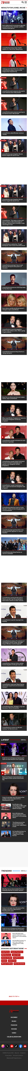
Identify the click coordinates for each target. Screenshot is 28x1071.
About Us (17, 1053)
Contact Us (22, 1053)
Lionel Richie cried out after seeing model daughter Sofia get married (12, 664)
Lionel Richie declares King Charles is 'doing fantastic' (13, 352)
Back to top (13, 996)
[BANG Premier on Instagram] (3, 1046)
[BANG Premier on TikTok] (16, 1046)
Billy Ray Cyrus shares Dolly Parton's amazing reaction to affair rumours (13, 889)
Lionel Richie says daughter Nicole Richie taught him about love (12, 154)
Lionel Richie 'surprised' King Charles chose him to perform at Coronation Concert (13, 686)
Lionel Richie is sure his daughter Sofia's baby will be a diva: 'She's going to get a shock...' (13, 331)
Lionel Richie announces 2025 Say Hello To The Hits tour (14, 288)
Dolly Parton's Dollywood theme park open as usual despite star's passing (13, 758)
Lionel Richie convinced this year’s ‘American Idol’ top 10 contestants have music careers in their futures (12, 599)
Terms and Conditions (18, 1055)
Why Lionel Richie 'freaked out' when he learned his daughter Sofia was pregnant (14, 419)
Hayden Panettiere (17, 952)
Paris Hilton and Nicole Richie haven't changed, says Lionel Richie (13, 309)
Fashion (14, 1025)
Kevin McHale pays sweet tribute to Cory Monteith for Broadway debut (19, 815)
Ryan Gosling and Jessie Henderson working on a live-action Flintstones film (13, 778)
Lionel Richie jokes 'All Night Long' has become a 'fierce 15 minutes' (13, 707)
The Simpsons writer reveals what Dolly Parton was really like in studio (19, 824)
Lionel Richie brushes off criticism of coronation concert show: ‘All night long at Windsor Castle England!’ (13, 642)
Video (14, 1033)
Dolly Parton (5, 952)
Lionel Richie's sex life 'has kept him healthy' (12, 620)
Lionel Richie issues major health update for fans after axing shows (12, 48)
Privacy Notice (8, 1055)
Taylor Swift (16, 955)
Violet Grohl (12, 961)
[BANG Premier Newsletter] (25, 1046)
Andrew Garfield (7, 958)
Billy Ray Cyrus (6, 955)
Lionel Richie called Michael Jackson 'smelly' (13, 133)
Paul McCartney (18, 958)
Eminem (4, 961)
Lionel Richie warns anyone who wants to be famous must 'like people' (13, 91)
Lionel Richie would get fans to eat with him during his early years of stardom (12, 266)
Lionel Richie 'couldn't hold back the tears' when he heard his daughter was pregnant (13, 486)
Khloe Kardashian (19, 963)
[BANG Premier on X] (7, 1046)
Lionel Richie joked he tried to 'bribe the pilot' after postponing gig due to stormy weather (13, 509)
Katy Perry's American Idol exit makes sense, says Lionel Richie (13, 397)
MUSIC (14, 1021)
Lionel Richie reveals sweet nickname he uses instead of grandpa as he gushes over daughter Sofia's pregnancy (13, 463)
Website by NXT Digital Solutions (14, 1058)
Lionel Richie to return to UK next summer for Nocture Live (12, 728)
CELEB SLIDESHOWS (14, 1036)
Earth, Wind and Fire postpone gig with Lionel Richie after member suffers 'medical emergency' (13, 27)
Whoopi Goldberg (7, 963)
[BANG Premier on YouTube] (11, 1046)
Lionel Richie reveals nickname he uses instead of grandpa (13, 441)
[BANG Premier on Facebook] (20, 1046)
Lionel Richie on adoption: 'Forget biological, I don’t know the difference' (13, 244)
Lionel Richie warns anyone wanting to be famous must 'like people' (13, 112)
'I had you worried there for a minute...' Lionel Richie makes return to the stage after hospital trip (13, 70)
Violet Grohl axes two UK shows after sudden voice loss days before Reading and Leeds (13, 799)
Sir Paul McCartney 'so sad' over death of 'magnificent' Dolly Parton (19, 833)
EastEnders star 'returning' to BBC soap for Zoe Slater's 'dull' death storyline (19, 806)
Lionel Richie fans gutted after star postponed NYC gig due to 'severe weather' (13, 531)
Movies (14, 1029)
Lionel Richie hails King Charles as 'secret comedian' (12, 552)
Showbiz (14, 1017)
